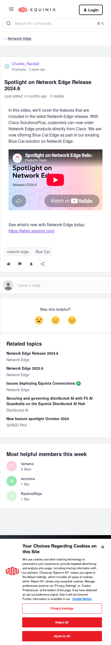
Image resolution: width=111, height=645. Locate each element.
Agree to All (62, 636)
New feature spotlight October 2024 (37, 418)
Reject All (61, 622)
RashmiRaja (31, 493)
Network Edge (19, 38)
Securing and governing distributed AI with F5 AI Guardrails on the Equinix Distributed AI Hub (49, 401)
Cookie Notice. (82, 599)
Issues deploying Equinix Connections (40, 383)
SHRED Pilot (16, 425)
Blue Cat (43, 251)
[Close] (102, 547)
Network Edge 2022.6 (24, 368)
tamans (27, 463)
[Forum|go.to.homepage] (45, 9)
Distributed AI (17, 410)
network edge (18, 251)
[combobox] (55, 23)
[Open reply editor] (55, 285)
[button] (11, 10)
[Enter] (8, 23)
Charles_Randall (25, 63)
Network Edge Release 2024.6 (32, 353)
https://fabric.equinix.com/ (32, 231)
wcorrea (28, 478)
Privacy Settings (62, 608)
